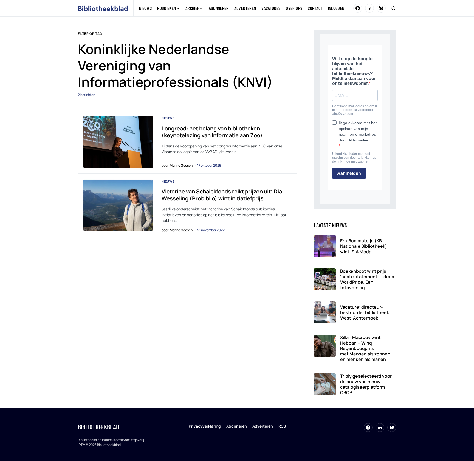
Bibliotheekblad (98, 427)
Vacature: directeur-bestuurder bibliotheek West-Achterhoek (364, 312)
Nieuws (168, 118)
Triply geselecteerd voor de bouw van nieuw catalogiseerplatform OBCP (366, 384)
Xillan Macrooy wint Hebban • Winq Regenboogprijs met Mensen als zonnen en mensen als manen (365, 348)
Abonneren (236, 426)
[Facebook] (357, 8)
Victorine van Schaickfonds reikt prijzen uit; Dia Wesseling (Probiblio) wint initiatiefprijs (222, 195)
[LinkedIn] (369, 8)
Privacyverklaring (205, 426)
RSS (282, 426)
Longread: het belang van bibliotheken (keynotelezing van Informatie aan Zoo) (212, 132)
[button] (393, 8)
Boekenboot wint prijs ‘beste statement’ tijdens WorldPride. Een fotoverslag (367, 279)
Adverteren (262, 426)
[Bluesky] (381, 8)
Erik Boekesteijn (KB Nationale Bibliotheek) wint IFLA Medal (363, 246)
